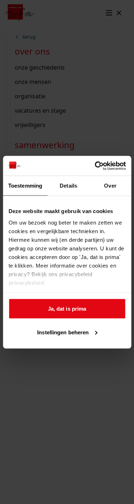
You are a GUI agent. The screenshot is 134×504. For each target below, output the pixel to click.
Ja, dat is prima (67, 309)
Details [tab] (68, 186)
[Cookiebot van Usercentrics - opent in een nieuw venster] (95, 165)
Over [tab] (110, 186)
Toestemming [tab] (25, 186)
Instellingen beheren (63, 332)
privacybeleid (26, 282)
